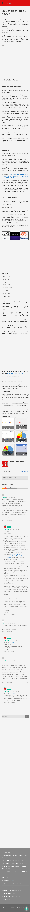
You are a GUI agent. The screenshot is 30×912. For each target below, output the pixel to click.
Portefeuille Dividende (7, 893)
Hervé (13, 642)
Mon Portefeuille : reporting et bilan (10, 884)
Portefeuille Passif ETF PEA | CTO (10, 896)
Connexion (25, 471)
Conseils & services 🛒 (7, 880)
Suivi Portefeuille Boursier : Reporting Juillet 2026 (14, 855)
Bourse (3, 877)
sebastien (14, 693)
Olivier (13, 531)
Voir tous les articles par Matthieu (18, 464)
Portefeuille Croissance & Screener (10, 890)
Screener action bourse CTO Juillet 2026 (11, 860)
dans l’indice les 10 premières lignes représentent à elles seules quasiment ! (15, 176)
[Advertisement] (15, 62)
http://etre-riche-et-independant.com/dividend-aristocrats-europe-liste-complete (15, 555)
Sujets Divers (5, 899)
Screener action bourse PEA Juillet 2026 (11, 863)
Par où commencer (6, 887)
